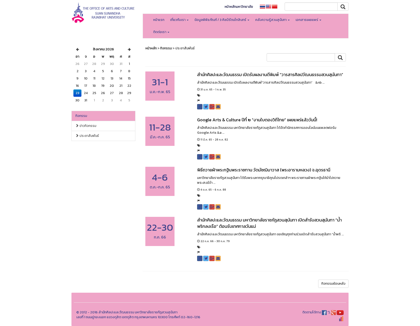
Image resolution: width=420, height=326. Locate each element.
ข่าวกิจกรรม (87, 125)
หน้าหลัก (151, 48)
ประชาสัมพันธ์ (89, 135)
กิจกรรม (81, 115)
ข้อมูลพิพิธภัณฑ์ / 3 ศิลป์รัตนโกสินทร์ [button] (220, 19)
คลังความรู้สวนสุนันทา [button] (271, 19)
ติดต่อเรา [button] (160, 32)
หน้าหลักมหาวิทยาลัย (239, 6)
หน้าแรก (158, 19)
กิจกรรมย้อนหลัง (333, 283)
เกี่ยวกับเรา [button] (178, 19)
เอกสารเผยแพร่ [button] (307, 19)
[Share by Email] (218, 106)
